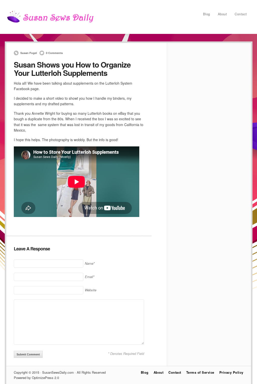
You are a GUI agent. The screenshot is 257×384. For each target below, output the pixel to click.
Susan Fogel (28, 53)
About (222, 14)
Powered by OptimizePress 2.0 (36, 377)
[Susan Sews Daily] (50, 22)
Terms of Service (200, 372)
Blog (206, 14)
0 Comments (54, 53)
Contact (241, 14)
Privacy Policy (231, 372)
